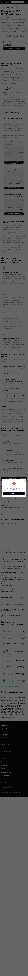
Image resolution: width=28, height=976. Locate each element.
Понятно (14, 493)
